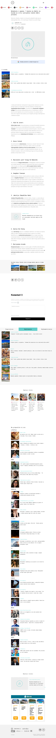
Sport (16, 7)
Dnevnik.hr (4, 7)
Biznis (42, 7)
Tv (53, 7)
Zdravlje (36, 7)
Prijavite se (28, 318)
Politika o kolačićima (42, 735)
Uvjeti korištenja (42, 734)
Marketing (38, 734)
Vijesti (11, 7)
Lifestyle (29, 7)
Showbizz (23, 7)
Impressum (34, 734)
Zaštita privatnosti (36, 735)
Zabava (48, 7)
